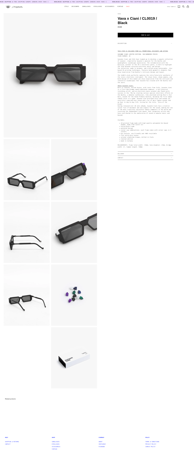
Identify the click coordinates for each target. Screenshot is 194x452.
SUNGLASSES (56, 441)
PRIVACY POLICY (150, 444)
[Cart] (188, 6)
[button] (66, 6)
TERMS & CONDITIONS (152, 441)
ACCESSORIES (56, 446)
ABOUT (100, 441)
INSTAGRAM (102, 444)
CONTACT (120, 157)
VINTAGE (54, 449)
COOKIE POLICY (150, 446)
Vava (119, 13)
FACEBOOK (102, 446)
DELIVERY (121, 153)
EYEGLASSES (56, 444)
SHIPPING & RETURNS (12, 441)
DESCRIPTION (122, 43)
